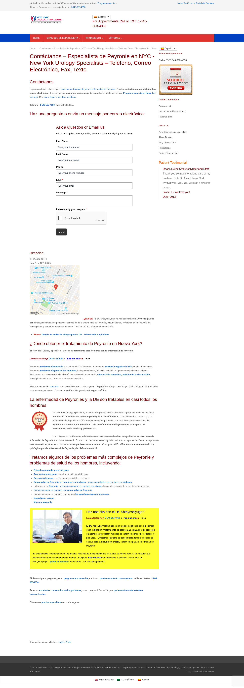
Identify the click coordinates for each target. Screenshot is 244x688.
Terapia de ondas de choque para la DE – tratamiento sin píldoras (75, 334)
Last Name (62, 154)
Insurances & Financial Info (172, 111)
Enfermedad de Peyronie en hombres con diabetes (60, 482)
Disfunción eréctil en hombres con (63, 490)
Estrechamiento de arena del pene (51, 470)
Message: (61, 192)
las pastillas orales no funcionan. (92, 494)
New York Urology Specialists (173, 132)
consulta (54, 386)
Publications (165, 148)
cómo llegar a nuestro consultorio (60, 97)
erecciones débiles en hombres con (110, 482)
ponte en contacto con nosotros (116, 578)
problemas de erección (51, 366)
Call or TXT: (173, 60)
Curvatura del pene (43, 478)
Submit (61, 232)
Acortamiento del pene (45, 474)
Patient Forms (165, 116)
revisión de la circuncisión (136, 374)
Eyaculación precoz (44, 498)
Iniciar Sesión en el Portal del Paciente (195, 3)
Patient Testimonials (168, 153)
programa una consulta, (76, 578)
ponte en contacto (59, 561)
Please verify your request (71, 209)
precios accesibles (51, 602)
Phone (59, 167)
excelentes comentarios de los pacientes (60, 590)
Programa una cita (106, 3)
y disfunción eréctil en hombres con (81, 486)
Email (59, 179)
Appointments (165, 106)
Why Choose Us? (167, 142)
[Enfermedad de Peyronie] (59, 20)
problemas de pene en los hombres (58, 370)
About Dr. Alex (166, 137)
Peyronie (53, 486)
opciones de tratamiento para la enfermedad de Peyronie (88, 89)
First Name (62, 141)
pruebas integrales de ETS (118, 366)
